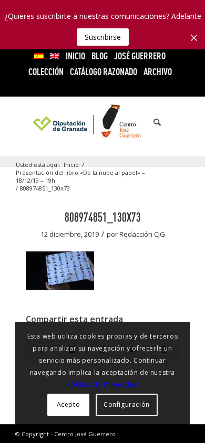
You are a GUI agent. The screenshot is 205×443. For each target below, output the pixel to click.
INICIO (75, 55)
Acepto (68, 404)
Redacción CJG (142, 234)
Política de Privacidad (102, 384)
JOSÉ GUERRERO (140, 55)
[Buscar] (152, 122)
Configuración (127, 404)
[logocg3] (102, 122)
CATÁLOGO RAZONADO (103, 71)
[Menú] (175, 122)
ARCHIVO (158, 71)
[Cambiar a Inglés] (54, 56)
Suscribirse (103, 37)
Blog (99, 55)
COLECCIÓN (46, 71)
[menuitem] (39, 56)
